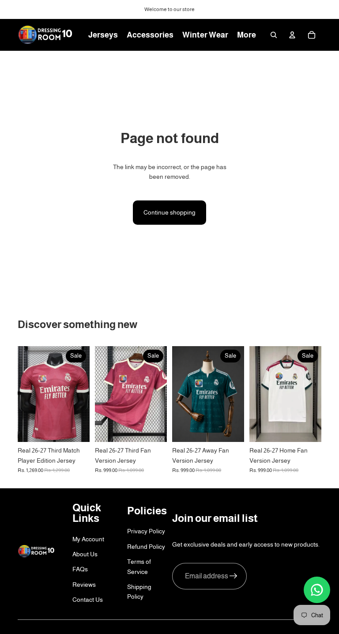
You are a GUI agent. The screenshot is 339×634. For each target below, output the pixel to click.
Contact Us (87, 599)
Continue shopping (169, 212)
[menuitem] (246, 35)
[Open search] (273, 35)
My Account (88, 539)
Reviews (84, 584)
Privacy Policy (146, 531)
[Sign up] (233, 576)
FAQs (80, 569)
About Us (85, 554)
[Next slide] (83, 394)
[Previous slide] (24, 394)
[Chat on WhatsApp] (317, 590)
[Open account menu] (292, 35)
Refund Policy (146, 546)
